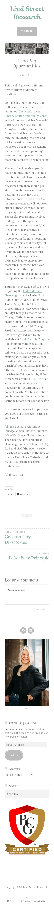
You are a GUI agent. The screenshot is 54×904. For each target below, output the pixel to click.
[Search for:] (27, 793)
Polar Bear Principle (29, 556)
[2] (35, 379)
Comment (40, 609)
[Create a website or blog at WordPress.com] (27, 898)
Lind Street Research (27, 12)
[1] (11, 330)
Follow (14, 755)
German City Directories (18, 538)
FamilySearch (28, 339)
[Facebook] (23, 630)
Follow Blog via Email (23, 723)
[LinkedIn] (31, 630)
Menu (28, 31)
